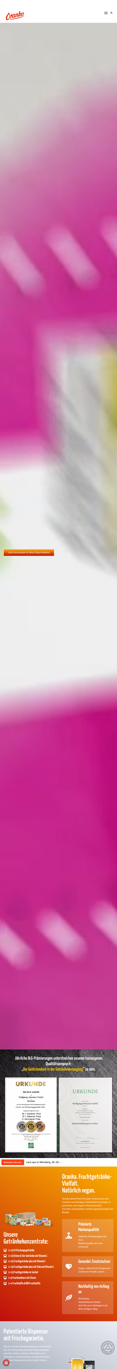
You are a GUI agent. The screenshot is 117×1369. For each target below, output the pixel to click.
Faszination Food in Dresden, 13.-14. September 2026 (56, 1162)
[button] (106, 13)
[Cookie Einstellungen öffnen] (6, 1365)
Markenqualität (93, 1205)
